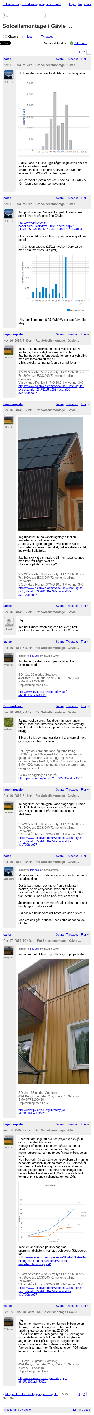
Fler (83, 59)
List (29, 36)
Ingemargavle (13, 334)
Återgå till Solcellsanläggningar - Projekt (31, 1394)
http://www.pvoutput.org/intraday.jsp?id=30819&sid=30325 (42, 693)
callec (7, 641)
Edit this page (81, 1409)
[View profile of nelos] (9, 77)
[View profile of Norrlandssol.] (9, 724)
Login (72, 4)
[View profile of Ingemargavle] (9, 352)
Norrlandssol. (13, 706)
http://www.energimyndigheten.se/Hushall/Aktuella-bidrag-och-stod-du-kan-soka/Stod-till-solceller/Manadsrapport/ (52, 1261)
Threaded (47, 36)
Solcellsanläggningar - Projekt (41, 4)
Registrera (84, 4)
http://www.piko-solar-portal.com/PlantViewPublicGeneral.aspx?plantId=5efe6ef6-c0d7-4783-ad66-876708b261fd (50, 226)
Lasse (7, 605)
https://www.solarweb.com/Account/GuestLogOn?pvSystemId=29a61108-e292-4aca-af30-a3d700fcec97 (51, 389)
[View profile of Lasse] (9, 624)
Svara (60, 59)
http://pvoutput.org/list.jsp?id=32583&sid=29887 (50, 778)
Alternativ (80, 43)
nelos (7, 59)
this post (34, 655)
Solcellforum (11, 4)
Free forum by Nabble (17, 1409)
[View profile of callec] (9, 659)
